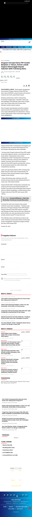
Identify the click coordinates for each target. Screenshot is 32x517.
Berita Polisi (7, 445)
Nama (3, 259)
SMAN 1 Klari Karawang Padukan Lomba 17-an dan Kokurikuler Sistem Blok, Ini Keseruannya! (16, 406)
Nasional (20, 47)
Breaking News (8, 447)
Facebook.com (7, 501)
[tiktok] (23, 496)
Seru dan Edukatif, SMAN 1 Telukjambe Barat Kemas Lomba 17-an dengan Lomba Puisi (14, 427)
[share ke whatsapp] (8, 78)
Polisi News (8, 450)
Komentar (4, 244)
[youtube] (14, 496)
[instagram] (11, 496)
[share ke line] (14, 78)
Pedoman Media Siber (21, 506)
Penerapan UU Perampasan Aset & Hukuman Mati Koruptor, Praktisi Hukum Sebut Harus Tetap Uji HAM (11, 343)
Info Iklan (20, 508)
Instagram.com (16, 501)
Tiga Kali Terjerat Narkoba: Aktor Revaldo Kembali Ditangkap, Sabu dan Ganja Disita (10, 352)
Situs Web (4, 274)
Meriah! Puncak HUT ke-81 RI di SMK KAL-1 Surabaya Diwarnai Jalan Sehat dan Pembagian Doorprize (15, 420)
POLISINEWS (8, 452)
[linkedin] (26, 496)
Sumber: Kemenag (16, 487)
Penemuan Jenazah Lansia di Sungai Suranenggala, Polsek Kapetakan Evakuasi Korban (9, 371)
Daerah (27, 47)
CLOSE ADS (27, 1)
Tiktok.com (9, 503)
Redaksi (11, 506)
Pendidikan (7, 60)
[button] (24, 86)
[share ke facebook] (2, 78)
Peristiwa (9, 47)
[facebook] (5, 496)
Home (2, 47)
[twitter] (8, 496)
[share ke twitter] (5, 78)
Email (3, 267)
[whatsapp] (19, 496)
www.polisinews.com (10, 455)
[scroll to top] (29, 508)
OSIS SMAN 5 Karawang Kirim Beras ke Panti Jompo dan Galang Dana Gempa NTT (14, 400)
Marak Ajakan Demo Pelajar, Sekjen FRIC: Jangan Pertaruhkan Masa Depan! (10, 335)
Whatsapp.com (24, 501)
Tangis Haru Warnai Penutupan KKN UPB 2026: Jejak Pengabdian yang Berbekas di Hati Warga (15, 412)
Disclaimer (11, 508)
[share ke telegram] (11, 78)
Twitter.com (15, 503)
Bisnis (14, 47)
